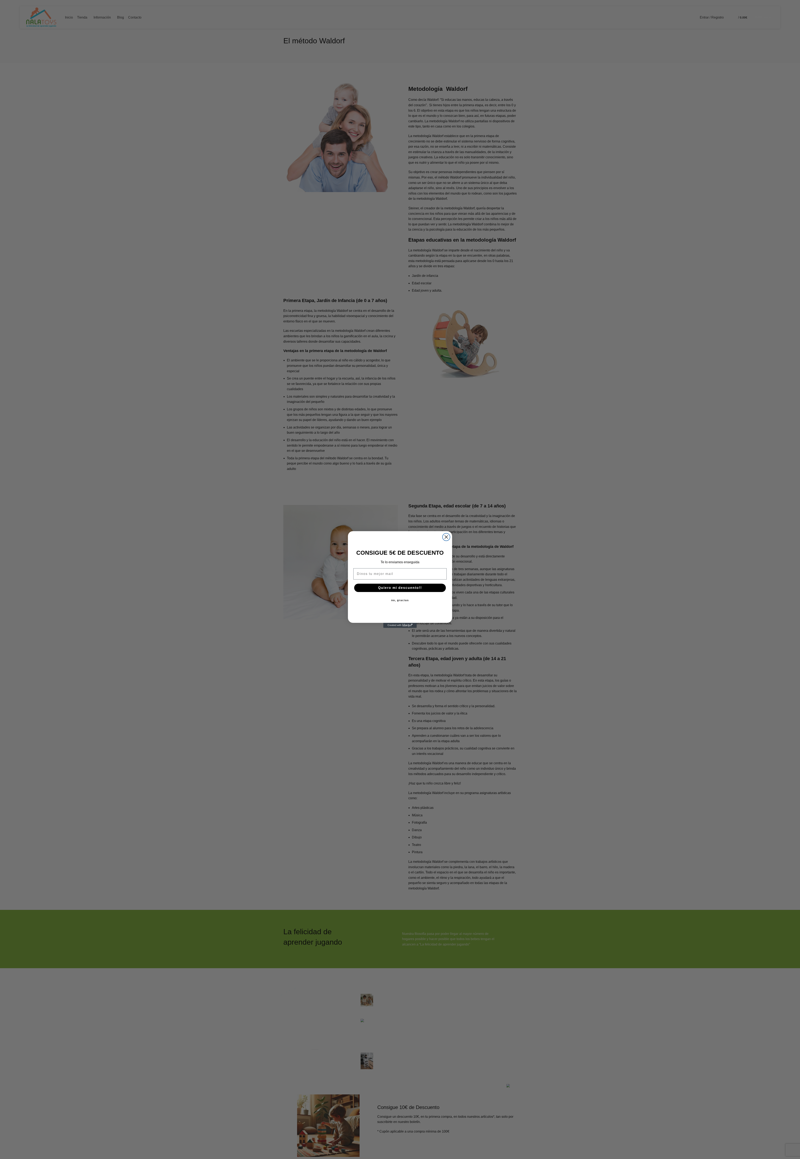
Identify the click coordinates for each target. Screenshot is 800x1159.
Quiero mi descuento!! (400, 587)
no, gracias (400, 600)
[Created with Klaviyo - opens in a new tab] (400, 625)
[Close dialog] (446, 537)
